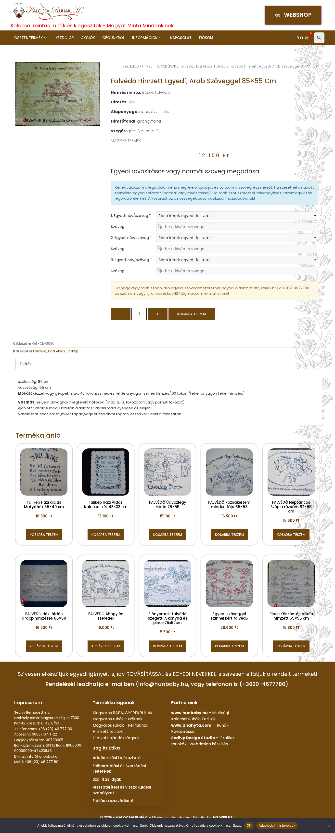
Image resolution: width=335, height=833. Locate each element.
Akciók (88, 37)
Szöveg (117, 226)
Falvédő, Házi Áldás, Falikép (203, 66)
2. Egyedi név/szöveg (131, 237)
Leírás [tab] (25, 363)
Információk (144, 37)
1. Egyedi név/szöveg (131, 215)
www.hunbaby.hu (189, 713)
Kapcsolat (181, 37)
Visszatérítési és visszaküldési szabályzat (122, 790)
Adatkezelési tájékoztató (117, 757)
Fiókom (206, 37)
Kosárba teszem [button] (44, 534)
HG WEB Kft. (224, 817)
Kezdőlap (64, 37)
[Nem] (328, 825)
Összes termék (28, 37)
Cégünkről (113, 37)
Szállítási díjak (107, 779)
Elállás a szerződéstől (113, 800)
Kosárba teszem (191, 313)
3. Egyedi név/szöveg (131, 259)
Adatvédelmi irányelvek (277, 825)
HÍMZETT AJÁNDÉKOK (159, 66)
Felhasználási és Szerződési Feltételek (119, 768)
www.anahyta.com (191, 725)
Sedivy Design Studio (193, 738)
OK (249, 825)
